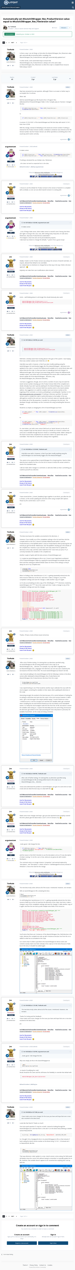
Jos (10, 184)
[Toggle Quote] (22, 222)
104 (14, 165)
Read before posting (61, 201)
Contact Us (42, 1265)
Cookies (50, 1265)
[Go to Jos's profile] (11, 190)
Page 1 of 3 (23, 42)
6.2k (9, 165)
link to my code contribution (42, 172)
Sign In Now (53, 1243)
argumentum (63, 139)
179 (14, 202)
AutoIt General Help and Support (29, 28)
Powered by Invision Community (37, 1267)
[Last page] (16, 42)
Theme (25, 1265)
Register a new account (21, 1243)
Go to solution (10, 34)
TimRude (13, 27)
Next (12, 42)
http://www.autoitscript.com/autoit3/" (31, 394)
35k (9, 202)
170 (10, 65)
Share (55, 28)
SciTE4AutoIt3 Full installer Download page (33, 201)
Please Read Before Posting (46, 174)
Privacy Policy (34, 1265)
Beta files (50, 201)
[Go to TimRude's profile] (5, 28)
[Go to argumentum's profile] (11, 153)
